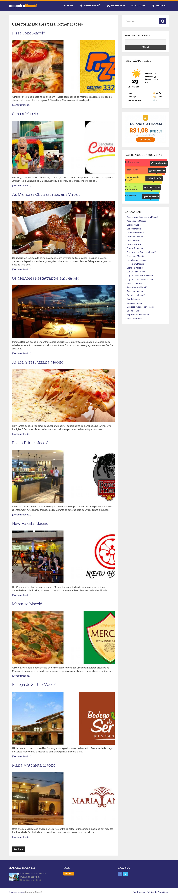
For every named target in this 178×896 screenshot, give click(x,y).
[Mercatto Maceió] (63, 637)
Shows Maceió (134, 311)
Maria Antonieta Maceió (33, 765)
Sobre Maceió (91, 5)
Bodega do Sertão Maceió (34, 684)
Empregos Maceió (135, 256)
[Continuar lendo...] (21, 105)
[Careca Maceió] (63, 147)
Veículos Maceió (134, 318)
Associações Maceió (136, 221)
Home (69, 5)
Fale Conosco (139, 892)
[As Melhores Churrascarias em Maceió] (63, 227)
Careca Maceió (25, 113)
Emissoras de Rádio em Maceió (141, 252)
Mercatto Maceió (27, 603)
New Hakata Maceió (30, 523)
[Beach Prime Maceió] (63, 476)
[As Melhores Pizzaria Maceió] (63, 395)
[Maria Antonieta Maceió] (63, 798)
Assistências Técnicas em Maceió (142, 217)
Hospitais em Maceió (137, 260)
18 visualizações (152, 187)
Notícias (139, 5)
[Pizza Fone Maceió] (63, 66)
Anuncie (160, 5)
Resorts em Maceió (136, 295)
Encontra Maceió (17, 892)
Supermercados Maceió (138, 315)
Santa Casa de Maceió (132, 178)
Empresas (116, 5)
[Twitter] (125, 874)
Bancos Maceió (134, 229)
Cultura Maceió (134, 240)
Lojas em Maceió (135, 268)
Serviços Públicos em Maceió (140, 307)
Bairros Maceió (134, 225)
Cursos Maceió (134, 244)
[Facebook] (120, 874)
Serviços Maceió (134, 303)
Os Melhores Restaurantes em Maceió (45, 278)
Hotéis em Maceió (135, 264)
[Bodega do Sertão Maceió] (63, 718)
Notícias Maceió (134, 283)
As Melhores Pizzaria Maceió (37, 362)
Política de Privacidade (158, 892)
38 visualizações (159, 163)
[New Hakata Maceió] (63, 557)
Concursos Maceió (135, 233)
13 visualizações (151, 197)
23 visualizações (154, 178)
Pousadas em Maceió (137, 287)
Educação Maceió (135, 248)
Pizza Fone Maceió (28, 33)
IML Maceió (130, 196)
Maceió (68, 873)
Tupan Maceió (132, 170)
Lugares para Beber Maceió (140, 276)
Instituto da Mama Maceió (131, 188)
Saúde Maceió (133, 299)
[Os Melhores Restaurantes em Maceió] (63, 311)
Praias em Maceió (135, 291)
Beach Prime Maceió (30, 442)
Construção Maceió (136, 236)
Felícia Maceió (132, 162)
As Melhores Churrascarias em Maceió (46, 194)
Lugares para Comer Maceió (140, 279)
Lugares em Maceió (136, 272)
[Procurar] (162, 21)
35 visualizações (157, 171)
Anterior (19, 849)
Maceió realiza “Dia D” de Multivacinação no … (33, 875)
